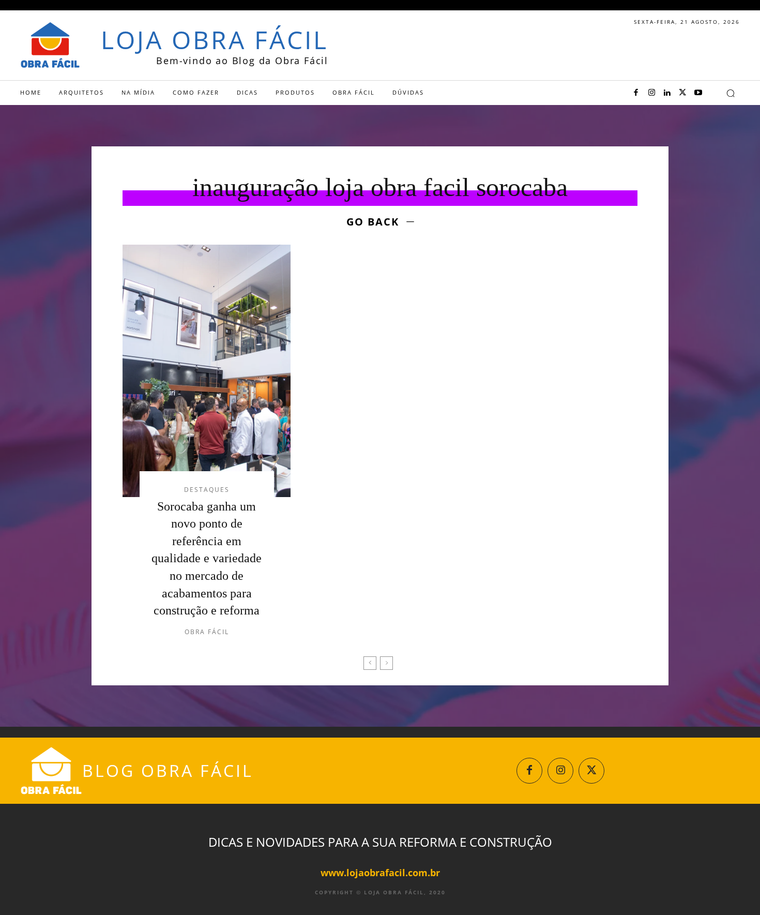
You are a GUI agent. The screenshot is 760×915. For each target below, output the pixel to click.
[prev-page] (369, 663)
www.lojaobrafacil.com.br (380, 872)
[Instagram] (651, 93)
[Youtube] (698, 93)
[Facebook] (636, 93)
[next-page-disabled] (386, 663)
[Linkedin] (667, 93)
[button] (730, 93)
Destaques (207, 490)
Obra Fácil (207, 631)
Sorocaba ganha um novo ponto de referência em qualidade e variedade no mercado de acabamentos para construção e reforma (206, 559)
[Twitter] (682, 93)
